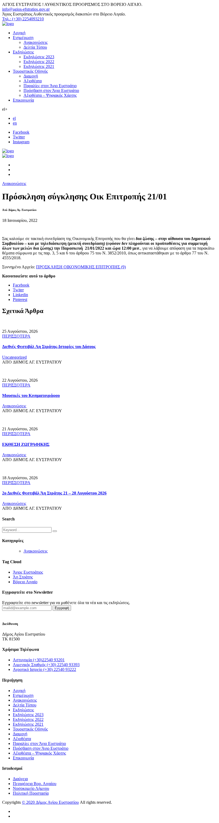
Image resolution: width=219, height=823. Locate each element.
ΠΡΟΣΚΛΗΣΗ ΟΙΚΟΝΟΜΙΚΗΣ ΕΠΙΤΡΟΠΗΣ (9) (81, 267)
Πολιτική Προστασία (31, 793)
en (15, 123)
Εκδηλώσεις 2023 (39, 57)
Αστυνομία (39, 660)
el (14, 118)
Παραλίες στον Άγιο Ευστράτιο (50, 85)
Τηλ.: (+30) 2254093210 (23, 19)
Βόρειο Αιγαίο (25, 581)
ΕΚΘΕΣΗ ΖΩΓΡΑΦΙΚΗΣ (25, 444)
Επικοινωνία (23, 100)
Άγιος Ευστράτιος (28, 572)
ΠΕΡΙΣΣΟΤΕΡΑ (16, 336)
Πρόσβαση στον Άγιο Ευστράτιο (51, 90)
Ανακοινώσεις (36, 42)
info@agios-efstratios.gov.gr (26, 9)
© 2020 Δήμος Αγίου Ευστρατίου (50, 802)
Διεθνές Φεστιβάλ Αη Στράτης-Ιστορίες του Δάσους (49, 346)
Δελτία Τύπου (35, 47)
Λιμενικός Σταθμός (46, 664)
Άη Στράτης (23, 577)
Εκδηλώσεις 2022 (39, 61)
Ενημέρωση (23, 37)
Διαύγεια (20, 778)
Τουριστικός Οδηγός (30, 71)
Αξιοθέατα (33, 81)
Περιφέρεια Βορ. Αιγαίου (34, 783)
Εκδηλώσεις (23, 52)
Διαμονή (31, 76)
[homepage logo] (8, 23)
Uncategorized (14, 357)
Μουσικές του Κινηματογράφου (31, 395)
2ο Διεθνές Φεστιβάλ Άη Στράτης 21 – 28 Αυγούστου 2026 (54, 493)
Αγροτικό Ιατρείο (44, 669)
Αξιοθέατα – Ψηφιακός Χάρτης (50, 95)
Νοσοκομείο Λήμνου (31, 788)
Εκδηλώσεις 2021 (39, 66)
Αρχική (19, 32)
